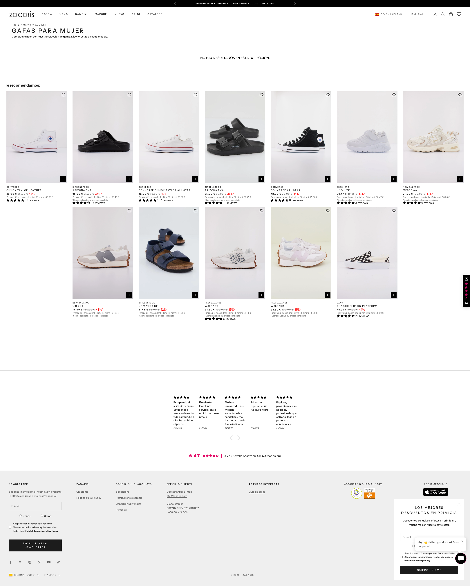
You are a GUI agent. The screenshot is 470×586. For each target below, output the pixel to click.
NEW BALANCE (411, 187)
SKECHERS (343, 187)
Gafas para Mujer (34, 25)
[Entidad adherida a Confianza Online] (363, 493)
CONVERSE (12, 187)
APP (271, 3)
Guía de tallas (257, 491)
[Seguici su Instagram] (30, 562)
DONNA (47, 14)
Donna (26, 516)
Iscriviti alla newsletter (35, 545)
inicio (15, 25)
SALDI (136, 14)
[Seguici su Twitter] (20, 562)
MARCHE (101, 14)
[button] (15, 200)
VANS (340, 303)
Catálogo (155, 14)
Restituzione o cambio (129, 497)
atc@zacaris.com (177, 496)
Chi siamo (82, 491)
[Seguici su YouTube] (49, 562)
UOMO (63, 14)
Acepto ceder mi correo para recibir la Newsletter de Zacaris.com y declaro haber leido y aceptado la (431, 557)
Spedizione (122, 491)
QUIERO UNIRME (429, 570)
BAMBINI (81, 14)
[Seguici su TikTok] (58, 562)
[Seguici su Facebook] (10, 562)
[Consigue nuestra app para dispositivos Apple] (435, 492)
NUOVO (119, 14)
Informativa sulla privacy (417, 560)
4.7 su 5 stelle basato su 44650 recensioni (253, 456)
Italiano (417, 14)
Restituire (121, 510)
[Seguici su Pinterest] (39, 562)
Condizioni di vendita (128, 503)
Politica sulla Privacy (88, 497)
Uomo (47, 516)
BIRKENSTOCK (81, 187)
